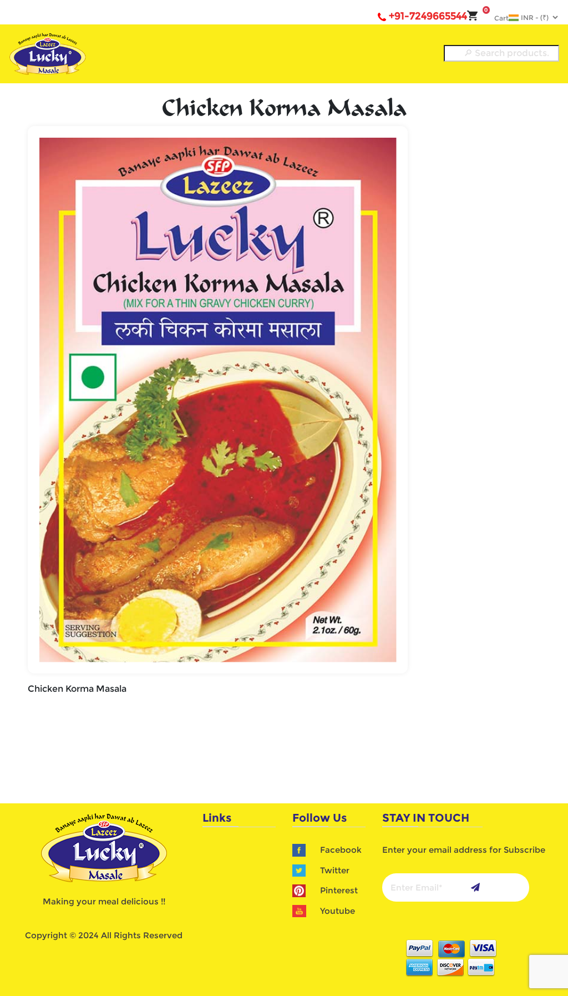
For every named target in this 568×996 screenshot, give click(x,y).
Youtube (337, 911)
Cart (496, 18)
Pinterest (339, 890)
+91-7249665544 (428, 16)
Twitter (334, 870)
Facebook (341, 849)
